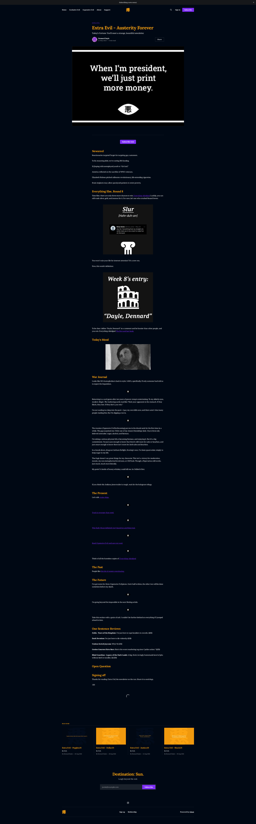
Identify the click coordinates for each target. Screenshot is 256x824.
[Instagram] (128, 803)
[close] (253, 2)
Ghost (192, 812)
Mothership (132, 812)
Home (64, 10)
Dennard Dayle (103, 38)
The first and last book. (125, 331)
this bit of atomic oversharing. (112, 571)
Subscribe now (128, 142)
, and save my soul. (115, 543)
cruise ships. (104, 497)
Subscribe (188, 10)
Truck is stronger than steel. (103, 512)
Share (159, 39)
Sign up (122, 812)
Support (107, 10)
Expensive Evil (88, 10)
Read (94, 543)
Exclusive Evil (74, 10)
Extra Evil (96, 23)
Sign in (177, 10)
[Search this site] (171, 9)
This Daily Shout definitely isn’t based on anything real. (113, 528)
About (99, 10)
